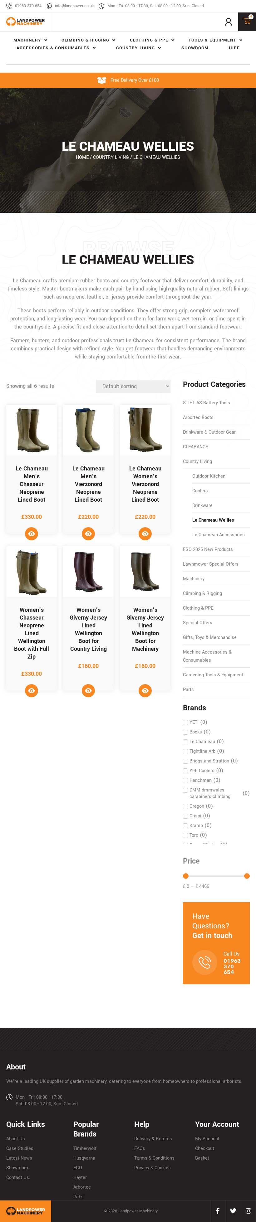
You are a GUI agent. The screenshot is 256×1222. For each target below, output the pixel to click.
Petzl (78, 1197)
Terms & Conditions (154, 1158)
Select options (31, 533)
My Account (207, 1139)
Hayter (80, 1177)
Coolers (200, 491)
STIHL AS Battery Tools (206, 403)
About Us (15, 1139)
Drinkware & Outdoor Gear (209, 432)
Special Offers (197, 623)
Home (82, 157)
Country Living (111, 157)
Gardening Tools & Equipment (213, 675)
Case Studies (19, 1148)
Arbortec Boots (198, 417)
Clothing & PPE (198, 608)
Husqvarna (84, 1158)
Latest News (19, 1158)
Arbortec (82, 1187)
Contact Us (17, 1177)
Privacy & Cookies (152, 1168)
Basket (202, 1158)
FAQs (139, 1148)
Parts (188, 689)
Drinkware (202, 505)
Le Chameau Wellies (213, 520)
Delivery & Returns (153, 1139)
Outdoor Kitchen (208, 476)
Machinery (193, 579)
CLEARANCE (195, 447)
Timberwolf (84, 1148)
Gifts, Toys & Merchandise (210, 637)
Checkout (204, 1148)
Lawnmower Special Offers (211, 564)
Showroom (17, 1168)
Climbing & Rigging (202, 593)
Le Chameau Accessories (218, 535)
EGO (77, 1168)
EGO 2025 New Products (208, 549)
